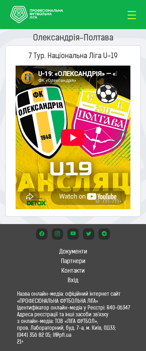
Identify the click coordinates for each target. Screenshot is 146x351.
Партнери (73, 260)
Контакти (73, 270)
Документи (73, 251)
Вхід (73, 280)
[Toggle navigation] (132, 14)
